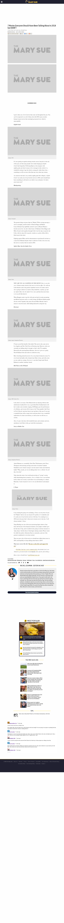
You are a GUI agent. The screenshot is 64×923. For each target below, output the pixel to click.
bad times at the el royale (12, 560)
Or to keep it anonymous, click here (42, 713)
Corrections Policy (21, 763)
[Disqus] (32, 736)
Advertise (20, 761)
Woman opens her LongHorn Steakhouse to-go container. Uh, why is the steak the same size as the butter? (35, 704)
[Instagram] (23, 563)
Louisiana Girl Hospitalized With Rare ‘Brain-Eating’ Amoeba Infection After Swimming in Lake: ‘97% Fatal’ (34, 672)
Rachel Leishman (12, 31)
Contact (43, 763)
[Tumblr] (25, 563)
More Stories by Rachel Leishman (32, 592)
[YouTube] (28, 563)
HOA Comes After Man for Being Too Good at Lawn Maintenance (35, 664)
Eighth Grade (29, 560)
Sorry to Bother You (38, 560)
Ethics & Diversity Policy (54, 761)
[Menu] (1, 2)
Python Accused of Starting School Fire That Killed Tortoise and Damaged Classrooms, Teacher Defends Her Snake (33, 638)
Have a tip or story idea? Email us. (26, 713)
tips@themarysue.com (33, 555)
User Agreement (45, 761)
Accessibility (38, 761)
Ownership (38, 763)
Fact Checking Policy (30, 763)
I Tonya (33, 560)
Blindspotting (19, 560)
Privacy (25, 761)
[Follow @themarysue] (19, 563)
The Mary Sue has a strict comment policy (27, 549)
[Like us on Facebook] (21, 563)
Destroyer (24, 560)
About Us (15, 761)
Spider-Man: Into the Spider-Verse (49, 560)
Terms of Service (31, 761)
